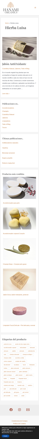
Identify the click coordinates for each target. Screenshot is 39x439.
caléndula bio (31, 351)
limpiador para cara (9, 382)
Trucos (4, 127)
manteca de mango (9, 385)
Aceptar (5, 436)
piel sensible (7, 395)
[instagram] (19, 410)
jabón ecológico (8, 375)
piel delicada (7, 392)
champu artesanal (14, 354)
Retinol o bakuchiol (8, 163)
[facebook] (11, 410)
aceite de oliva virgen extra (22, 344)
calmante (21, 351)
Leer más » (5, 93)
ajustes (16, 432)
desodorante (7, 364)
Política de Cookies (19, 423)
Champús (5, 111)
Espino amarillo (7, 158)
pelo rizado (23, 389)
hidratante (32, 364)
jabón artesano (26, 368)
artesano (6, 351)
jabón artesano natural (9, 371)
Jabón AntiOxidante (14, 64)
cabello (14, 351)
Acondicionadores (8, 108)
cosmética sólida (19, 358)
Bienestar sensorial (8, 153)
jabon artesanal (15, 368)
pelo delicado (13, 389)
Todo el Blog (25, 68)
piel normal (25, 392)
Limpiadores (6, 121)
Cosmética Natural (8, 68)
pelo (5, 389)
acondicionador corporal (10, 347)
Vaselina (5, 148)
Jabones (17, 68)
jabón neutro (29, 375)
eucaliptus (16, 364)
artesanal (32, 347)
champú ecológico (27, 354)
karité (5, 378)
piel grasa (16, 392)
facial (24, 364)
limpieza (19, 382)
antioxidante (23, 347)
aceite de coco (7, 344)
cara (5, 354)
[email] (28, 410)
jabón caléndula (23, 371)
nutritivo (30, 385)
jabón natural (19, 375)
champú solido (7, 358)
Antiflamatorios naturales (10, 143)
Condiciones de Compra (19, 421)
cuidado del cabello (20, 361)
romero (16, 395)
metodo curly (21, 385)
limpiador (12, 378)
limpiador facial (23, 378)
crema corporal (8, 361)
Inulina (5, 368)
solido (22, 395)
